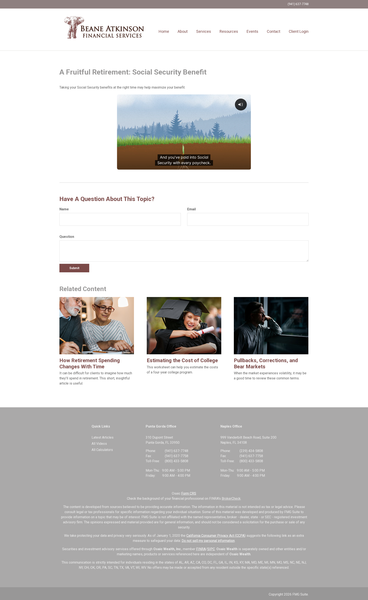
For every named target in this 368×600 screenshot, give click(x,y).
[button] (183, 31)
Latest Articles (103, 437)
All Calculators (102, 450)
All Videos (99, 444)
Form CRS (188, 493)
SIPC (211, 549)
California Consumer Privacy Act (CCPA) (216, 536)
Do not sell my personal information (208, 541)
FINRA (201, 549)
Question (66, 237)
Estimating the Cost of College (182, 360)
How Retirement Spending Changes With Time (89, 363)
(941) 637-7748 (298, 4)
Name (64, 209)
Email (191, 209)
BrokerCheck (231, 499)
